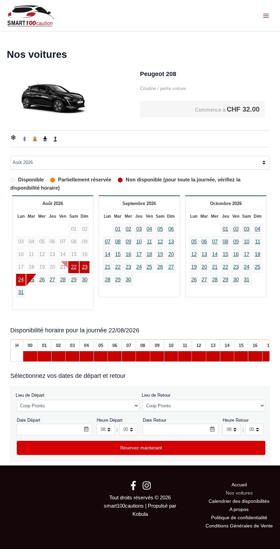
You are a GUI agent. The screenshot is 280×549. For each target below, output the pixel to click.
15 (118, 254)
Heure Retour (236, 420)
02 (128, 229)
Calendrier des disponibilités (239, 501)
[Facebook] (133, 485)
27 (52, 279)
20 (171, 254)
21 (107, 267)
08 (118, 241)
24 (21, 279)
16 (128, 254)
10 (139, 241)
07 (107, 241)
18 (149, 254)
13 (171, 241)
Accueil (239, 484)
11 (149, 241)
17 (139, 254)
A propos (239, 509)
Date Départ (28, 420)
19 (160, 254)
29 (73, 279)
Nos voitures (239, 493)
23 (84, 267)
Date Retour (154, 420)
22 (73, 267)
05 (160, 229)
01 (118, 229)
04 (149, 229)
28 (63, 279)
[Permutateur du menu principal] (266, 16)
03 (139, 229)
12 (160, 241)
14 (107, 254)
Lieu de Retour (156, 395)
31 (21, 292)
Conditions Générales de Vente (239, 525)
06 (171, 229)
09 (128, 241)
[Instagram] (146, 485)
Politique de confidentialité (239, 517)
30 (84, 279)
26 (42, 279)
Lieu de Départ (30, 395)
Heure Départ (110, 420)
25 (31, 279)
